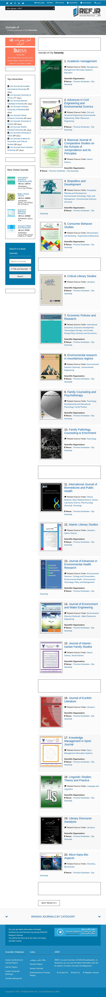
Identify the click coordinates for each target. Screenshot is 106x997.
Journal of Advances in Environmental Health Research (80, 564)
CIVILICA (81, 960)
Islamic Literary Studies (83, 524)
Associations (86, 3)
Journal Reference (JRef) (49, 992)
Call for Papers (11, 967)
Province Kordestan (81, 81)
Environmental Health (73, 579)
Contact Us (63, 972)
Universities (73, 3)
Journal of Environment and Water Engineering (81, 605)
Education (68, 73)
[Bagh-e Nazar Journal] (11, 197)
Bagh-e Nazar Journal (23, 195)
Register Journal (92, 972)
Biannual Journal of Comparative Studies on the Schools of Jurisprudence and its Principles (79, 146)
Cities (51, 3)
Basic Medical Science (82, 500)
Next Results (48, 903)
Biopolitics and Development (75, 182)
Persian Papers (36, 964)
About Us (76, 972)
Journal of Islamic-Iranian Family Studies (78, 645)
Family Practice (80, 407)
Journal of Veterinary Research (22, 211)
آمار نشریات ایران (22, 41)
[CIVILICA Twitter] (11, 3)
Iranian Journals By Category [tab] (53, 916)
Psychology (91, 401)
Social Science (78, 655)
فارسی (98, 3)
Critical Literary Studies (81, 276)
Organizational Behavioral (88, 236)
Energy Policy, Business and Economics (80, 333)
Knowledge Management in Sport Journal (77, 741)
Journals (10, 30)
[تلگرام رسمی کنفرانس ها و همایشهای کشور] (23, 3)
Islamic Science (70, 533)
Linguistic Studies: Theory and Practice (78, 778)
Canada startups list (13, 978)
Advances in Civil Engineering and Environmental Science (78, 103)
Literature (91, 282)
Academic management (82, 61)
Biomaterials (69, 867)
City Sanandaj (72, 171)
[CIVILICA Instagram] (7, 3)
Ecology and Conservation (84, 576)
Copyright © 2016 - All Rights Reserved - (22, 992)
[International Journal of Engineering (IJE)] (11, 180)
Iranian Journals (36, 968)
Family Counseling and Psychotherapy (80, 393)
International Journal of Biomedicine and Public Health (80, 488)
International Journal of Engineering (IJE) (25, 179)
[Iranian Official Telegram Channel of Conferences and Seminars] (75, 932)
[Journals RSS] (19, 3)
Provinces (60, 3)
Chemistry (91, 864)
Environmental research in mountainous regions (80, 356)
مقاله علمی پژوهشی (38, 960)
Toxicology (77, 505)
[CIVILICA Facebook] (15, 3)
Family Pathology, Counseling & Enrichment (80, 431)
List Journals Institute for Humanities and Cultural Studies (18, 141)
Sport (89, 750)
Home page (40, 3)
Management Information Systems (78, 70)
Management (92, 67)
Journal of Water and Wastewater (24, 227)
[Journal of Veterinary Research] (11, 212)
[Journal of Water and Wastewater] (11, 229)
